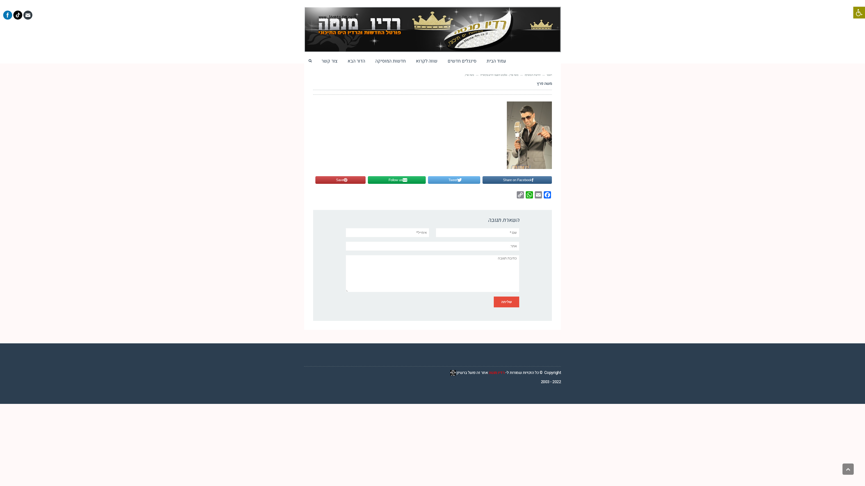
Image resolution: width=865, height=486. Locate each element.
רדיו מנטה (497, 373)
